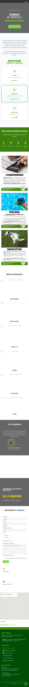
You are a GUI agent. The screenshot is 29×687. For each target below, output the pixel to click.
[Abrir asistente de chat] (26, 684)
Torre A (6, 535)
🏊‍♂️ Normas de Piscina (7, 655)
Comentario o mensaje (9, 543)
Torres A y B (14, 347)
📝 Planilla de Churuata (8, 653)
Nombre (5, 516)
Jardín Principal (14, 299)
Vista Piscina (14, 393)
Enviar (6, 561)
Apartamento (6, 540)
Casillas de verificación (9, 555)
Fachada (14, 370)
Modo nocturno (14, 321)
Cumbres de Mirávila (6, 633)
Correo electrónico (8, 528)
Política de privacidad (21, 558)
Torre (4, 532)
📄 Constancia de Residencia (9, 650)
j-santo (18, 683)
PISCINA (14, 414)
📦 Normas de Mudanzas (8, 660)
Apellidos (5, 526)
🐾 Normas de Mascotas (8, 658)
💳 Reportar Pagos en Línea (9, 648)
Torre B (7, 537)
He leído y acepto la (16, 558)
